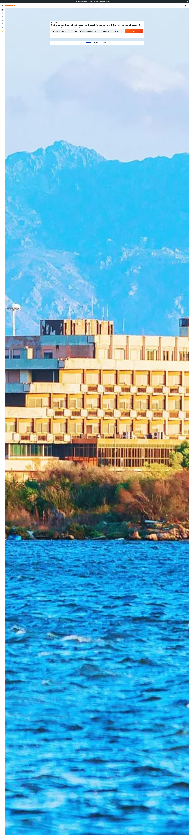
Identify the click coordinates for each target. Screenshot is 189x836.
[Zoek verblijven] (2, 13)
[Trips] (2, 27)
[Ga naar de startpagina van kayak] (10, 5)
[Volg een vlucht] (2, 23)
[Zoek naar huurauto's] (2, 16)
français (108, 1)
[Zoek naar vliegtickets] (2, 10)
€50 (53, 25)
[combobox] (54, 27)
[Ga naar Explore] (2, 20)
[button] (187, 1)
